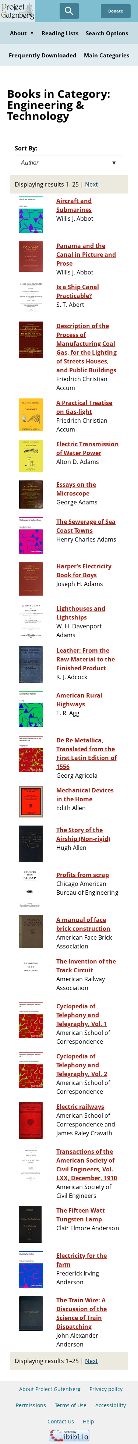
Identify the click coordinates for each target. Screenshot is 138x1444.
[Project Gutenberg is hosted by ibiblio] (69, 1439)
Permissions (31, 1405)
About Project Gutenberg (50, 1389)
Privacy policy (106, 1389)
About (22, 33)
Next (91, 184)
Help (88, 1421)
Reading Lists (60, 33)
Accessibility (110, 1405)
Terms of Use (70, 1405)
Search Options (107, 33)
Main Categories (106, 55)
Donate (115, 11)
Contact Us (60, 1421)
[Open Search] (69, 11)
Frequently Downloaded (43, 55)
